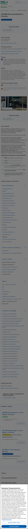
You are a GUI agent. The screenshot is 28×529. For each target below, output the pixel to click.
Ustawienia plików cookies (14, 522)
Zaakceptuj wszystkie (14, 526)
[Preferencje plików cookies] (1, 527)
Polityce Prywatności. (7, 519)
